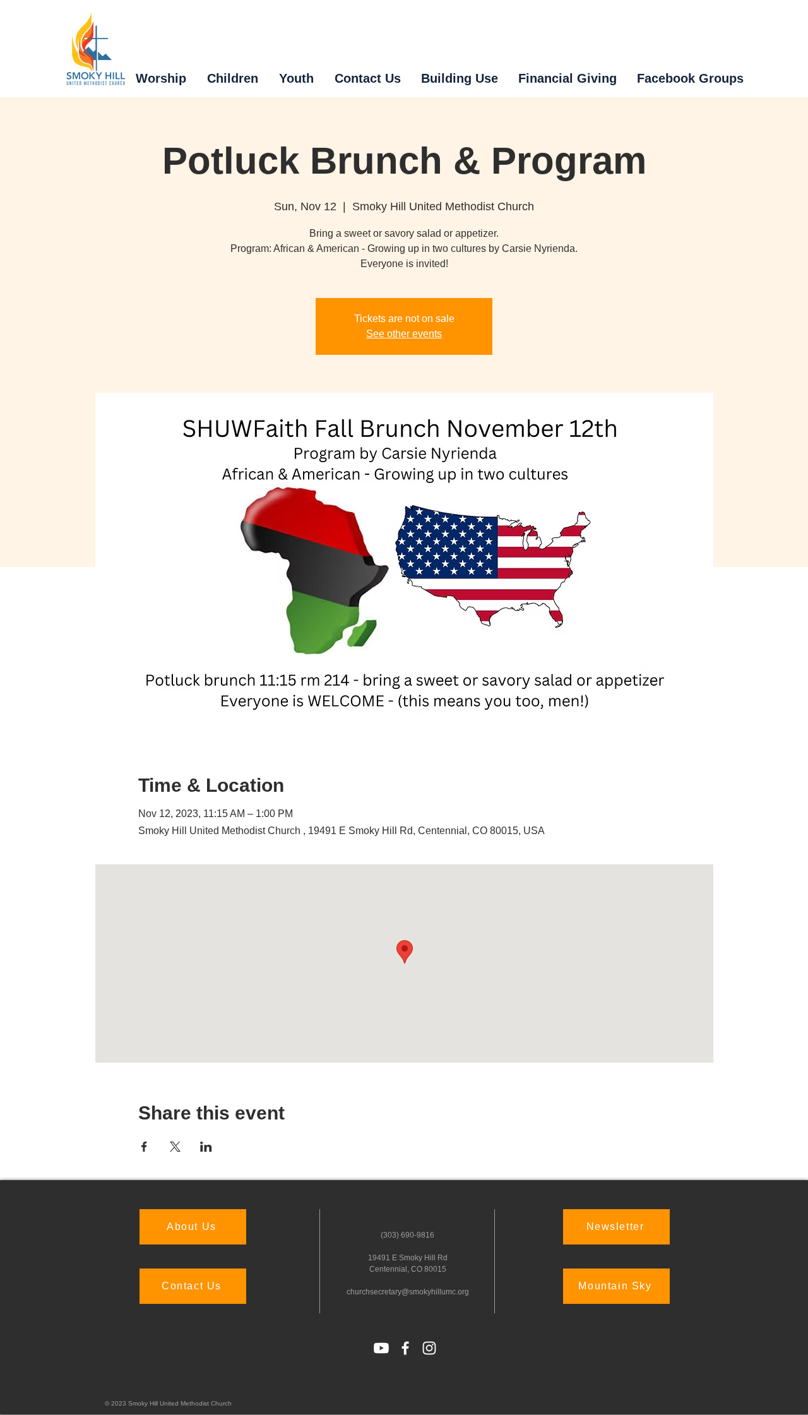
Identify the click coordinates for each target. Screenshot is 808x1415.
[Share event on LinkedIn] (206, 1147)
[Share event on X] (175, 1147)
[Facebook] (405, 1348)
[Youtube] (381, 1348)
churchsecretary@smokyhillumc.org (408, 1291)
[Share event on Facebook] (144, 1147)
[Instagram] (429, 1348)
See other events (404, 333)
